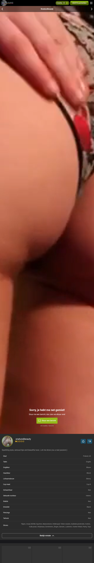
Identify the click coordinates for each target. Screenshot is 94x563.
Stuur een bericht (49, 420)
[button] (83, 441)
